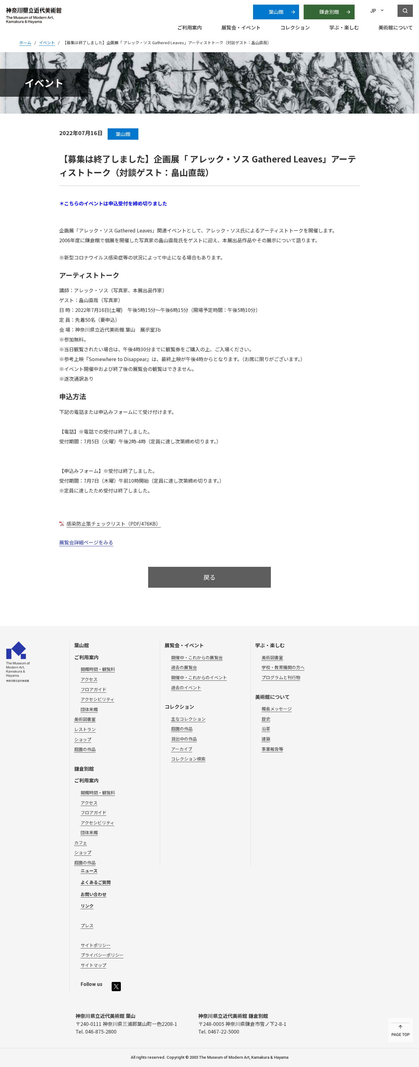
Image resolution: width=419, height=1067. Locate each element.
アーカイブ (181, 749)
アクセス (89, 679)
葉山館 (276, 11)
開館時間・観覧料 (98, 669)
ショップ (82, 739)
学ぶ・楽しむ (270, 645)
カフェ (80, 842)
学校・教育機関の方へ (283, 667)
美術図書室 (85, 719)
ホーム (25, 42)
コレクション (179, 706)
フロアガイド (93, 689)
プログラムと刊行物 (281, 677)
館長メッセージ (277, 709)
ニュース (89, 870)
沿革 (266, 729)
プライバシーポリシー (102, 955)
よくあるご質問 (96, 882)
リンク (87, 906)
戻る (209, 577)
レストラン (85, 729)
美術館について (272, 696)
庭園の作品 (85, 749)
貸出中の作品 (184, 739)
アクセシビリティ (97, 699)
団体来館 (89, 709)
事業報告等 (272, 749)
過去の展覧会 (184, 667)
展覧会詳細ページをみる (86, 542)
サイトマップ (93, 965)
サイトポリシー (96, 945)
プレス (87, 925)
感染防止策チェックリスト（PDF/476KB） (114, 523)
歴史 (266, 719)
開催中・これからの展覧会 (197, 657)
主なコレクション (188, 719)
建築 (266, 739)
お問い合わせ (93, 894)
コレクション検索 (188, 759)
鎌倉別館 (329, 11)
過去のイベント (186, 687)
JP (373, 11)
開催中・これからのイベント (199, 677)
